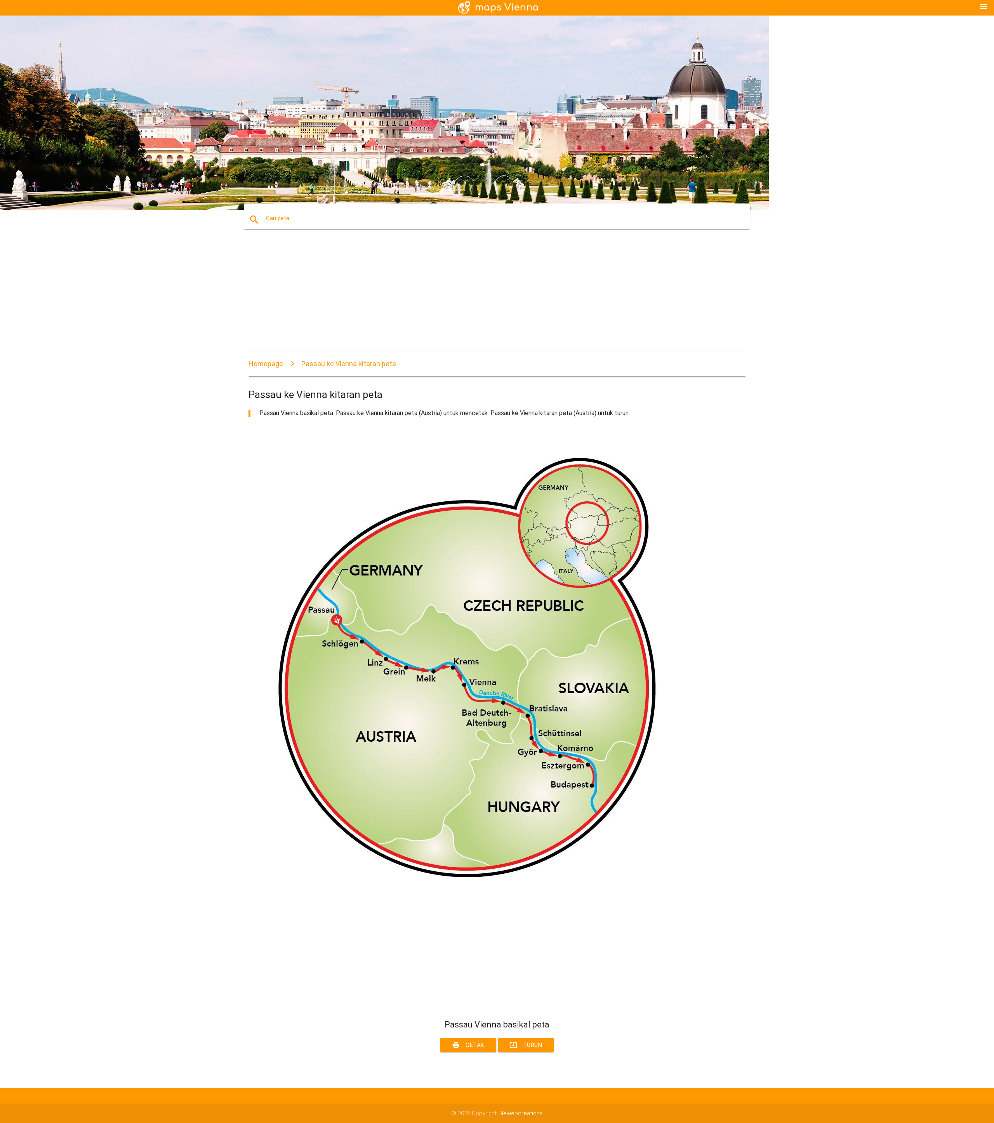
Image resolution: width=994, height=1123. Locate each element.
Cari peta (277, 218)
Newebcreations (521, 1113)
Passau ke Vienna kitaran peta (348, 364)
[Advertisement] (481, 297)
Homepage (265, 364)
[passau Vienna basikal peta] (481, 896)
